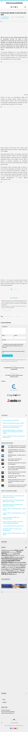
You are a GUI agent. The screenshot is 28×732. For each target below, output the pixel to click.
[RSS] (17, 7)
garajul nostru (9, 557)
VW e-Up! (21, 572)
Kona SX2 (15, 564)
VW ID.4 (11, 574)
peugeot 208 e (18, 316)
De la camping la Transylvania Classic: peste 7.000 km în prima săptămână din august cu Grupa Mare (16, 468)
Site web (4, 339)
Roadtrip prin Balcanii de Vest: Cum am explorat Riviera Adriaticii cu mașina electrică (16, 481)
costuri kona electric (12, 552)
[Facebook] (11, 7)
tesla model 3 (3, 318)
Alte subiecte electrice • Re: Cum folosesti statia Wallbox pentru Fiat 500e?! (13, 496)
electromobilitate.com (6, 310)
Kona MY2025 (10, 564)
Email (15, 335)
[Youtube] (15, 7)
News (7, 18)
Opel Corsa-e (16, 565)
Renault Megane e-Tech (7, 569)
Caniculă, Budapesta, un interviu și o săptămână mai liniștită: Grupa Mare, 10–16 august (17, 451)
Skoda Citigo (10, 570)
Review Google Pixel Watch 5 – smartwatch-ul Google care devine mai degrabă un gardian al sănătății (13, 432)
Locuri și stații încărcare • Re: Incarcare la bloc (13, 525)
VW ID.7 (15, 574)
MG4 (19, 564)
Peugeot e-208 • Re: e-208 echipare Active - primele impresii (14, 509)
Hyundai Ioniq (21, 557)
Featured (11, 555)
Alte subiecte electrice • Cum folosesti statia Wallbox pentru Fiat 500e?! (12, 505)
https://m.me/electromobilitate (8, 711)
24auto (4, 699)
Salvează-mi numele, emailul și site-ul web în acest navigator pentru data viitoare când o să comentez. (12, 346)
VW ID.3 (4, 574)
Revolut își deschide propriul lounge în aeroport (13, 423)
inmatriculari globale (8, 316)
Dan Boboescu (5, 17)
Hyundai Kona (6, 559)
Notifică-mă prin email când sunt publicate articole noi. (13, 352)
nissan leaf (10, 565)
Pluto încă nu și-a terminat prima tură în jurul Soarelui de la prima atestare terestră (13, 426)
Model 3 (22, 564)
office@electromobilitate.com (7, 713)
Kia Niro (20, 562)
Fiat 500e (16, 555)
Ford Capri (20, 555)
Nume (3, 335)
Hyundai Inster (16, 557)
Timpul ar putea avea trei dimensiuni (11, 420)
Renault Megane (21, 567)
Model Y (5, 565)
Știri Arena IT (4, 415)
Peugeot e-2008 (8, 567)
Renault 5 (14, 567)
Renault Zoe (17, 569)
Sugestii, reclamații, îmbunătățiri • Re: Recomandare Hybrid (11, 518)
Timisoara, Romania (5, 710)
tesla (7, 572)
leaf (13, 316)
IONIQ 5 (11, 562)
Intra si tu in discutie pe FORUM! (9, 490)
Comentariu (5, 326)
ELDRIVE (4, 702)
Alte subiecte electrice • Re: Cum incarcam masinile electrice (12, 529)
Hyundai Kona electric (10, 561)
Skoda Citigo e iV (17, 570)
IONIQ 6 (15, 562)
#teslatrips (11, 550)
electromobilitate (10, 307)
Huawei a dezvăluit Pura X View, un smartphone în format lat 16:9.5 (14, 437)
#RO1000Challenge (5, 550)
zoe (8, 318)
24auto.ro (3, 307)
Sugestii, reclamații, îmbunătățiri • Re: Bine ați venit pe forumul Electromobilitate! (13, 522)
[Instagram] (13, 7)
